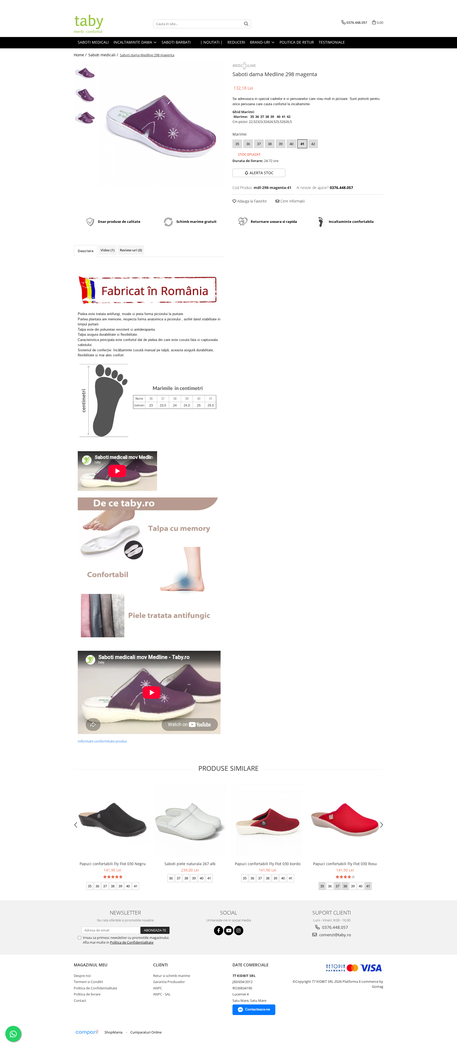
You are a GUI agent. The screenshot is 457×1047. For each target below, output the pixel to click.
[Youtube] (228, 930)
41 (302, 143)
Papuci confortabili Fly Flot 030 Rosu (345, 863)
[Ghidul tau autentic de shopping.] (86, 1032)
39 (280, 143)
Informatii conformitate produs (102, 741)
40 (291, 143)
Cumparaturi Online (146, 1032)
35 (237, 143)
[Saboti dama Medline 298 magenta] (162, 124)
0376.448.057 (334, 927)
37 (259, 143)
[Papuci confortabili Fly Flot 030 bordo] (267, 820)
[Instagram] (238, 930)
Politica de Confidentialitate (131, 942)
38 (270, 143)
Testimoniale (332, 42)
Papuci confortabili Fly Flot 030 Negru (113, 863)
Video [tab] (107, 250)
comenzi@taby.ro (334, 934)
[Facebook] (218, 930)
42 (313, 143)
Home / (81, 54)
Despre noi (82, 975)
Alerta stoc (261, 172)
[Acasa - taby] (100, 24)
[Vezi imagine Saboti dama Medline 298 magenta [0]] (85, 73)
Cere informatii (292, 201)
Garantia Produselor (169, 981)
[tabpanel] (162, 124)
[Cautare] (246, 24)
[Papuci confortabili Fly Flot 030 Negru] (112, 820)
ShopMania (113, 1032)
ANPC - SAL (162, 994)
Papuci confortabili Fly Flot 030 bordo (267, 863)
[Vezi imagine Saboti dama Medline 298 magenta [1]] (85, 95)
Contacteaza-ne (257, 1009)
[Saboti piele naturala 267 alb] (190, 820)
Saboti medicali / (103, 54)
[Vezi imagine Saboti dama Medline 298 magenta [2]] (85, 118)
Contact (80, 1000)
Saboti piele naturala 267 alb (190, 863)
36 (248, 143)
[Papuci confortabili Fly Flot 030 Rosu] (345, 820)
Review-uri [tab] (131, 250)
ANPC (157, 988)
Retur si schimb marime (171, 975)
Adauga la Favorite (251, 201)
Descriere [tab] (85, 250)
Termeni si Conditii (88, 981)
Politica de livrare (87, 994)
